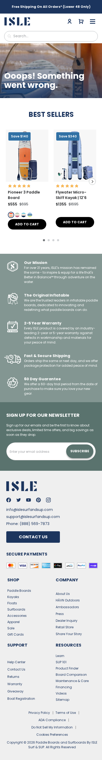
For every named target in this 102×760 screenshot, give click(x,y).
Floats (12, 603)
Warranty (14, 684)
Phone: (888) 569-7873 (27, 523)
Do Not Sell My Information (52, 727)
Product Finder (67, 668)
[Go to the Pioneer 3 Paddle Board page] (27, 180)
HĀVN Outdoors (68, 600)
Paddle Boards (19, 590)
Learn (60, 656)
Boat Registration (21, 698)
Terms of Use (65, 712)
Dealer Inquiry (66, 620)
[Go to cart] (81, 21)
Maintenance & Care (72, 681)
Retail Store (64, 627)
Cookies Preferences (52, 734)
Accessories (17, 615)
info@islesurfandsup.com (29, 509)
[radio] (11, 215)
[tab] (44, 240)
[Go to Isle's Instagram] (48, 500)
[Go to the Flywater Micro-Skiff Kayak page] (75, 180)
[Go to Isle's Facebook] (8, 500)
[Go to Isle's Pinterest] (38, 500)
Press (60, 614)
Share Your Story (69, 634)
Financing (64, 687)
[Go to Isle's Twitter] (18, 500)
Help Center (16, 662)
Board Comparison (71, 674)
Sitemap (62, 699)
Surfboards (16, 609)
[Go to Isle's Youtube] (28, 500)
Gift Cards (15, 634)
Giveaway (15, 691)
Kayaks (13, 597)
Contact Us (33, 537)
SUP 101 (61, 662)
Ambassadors (67, 607)
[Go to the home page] (18, 21)
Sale (10, 628)
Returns (13, 676)
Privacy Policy (39, 712)
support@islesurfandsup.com (33, 516)
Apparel (13, 622)
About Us (63, 594)
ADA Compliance (52, 720)
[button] (27, 156)
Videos (61, 693)
